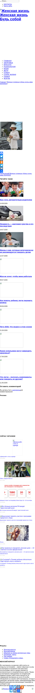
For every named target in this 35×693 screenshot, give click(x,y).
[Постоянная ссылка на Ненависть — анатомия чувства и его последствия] (11, 220)
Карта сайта (8, 6)
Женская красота (10, 649)
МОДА (6, 69)
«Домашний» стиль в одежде (7, 456)
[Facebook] (17, 153)
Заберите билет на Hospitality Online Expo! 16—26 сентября (16, 500)
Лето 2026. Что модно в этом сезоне (16, 327)
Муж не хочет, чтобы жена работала (16, 276)
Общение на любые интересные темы (17, 653)
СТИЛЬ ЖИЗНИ (10, 74)
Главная (3, 82)
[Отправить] (17, 171)
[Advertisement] (17, 40)
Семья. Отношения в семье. (13, 658)
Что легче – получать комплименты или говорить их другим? (16, 378)
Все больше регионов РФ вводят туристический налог (14, 510)
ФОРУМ (7, 78)
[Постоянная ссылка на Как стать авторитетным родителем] (11, 196)
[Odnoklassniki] (17, 162)
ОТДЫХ (7, 73)
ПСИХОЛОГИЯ (9, 67)
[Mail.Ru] (17, 159)
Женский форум (9, 651)
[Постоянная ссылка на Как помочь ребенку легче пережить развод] (11, 297)
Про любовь (8, 656)
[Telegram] (17, 165)
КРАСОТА (7, 65)
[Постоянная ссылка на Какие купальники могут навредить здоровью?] (11, 347)
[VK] (17, 168)
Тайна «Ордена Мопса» (6, 478)
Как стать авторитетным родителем (16, 200)
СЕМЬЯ (7, 76)
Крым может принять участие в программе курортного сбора (16, 520)
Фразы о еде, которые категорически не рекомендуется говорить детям (16, 251)
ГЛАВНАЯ (7, 61)
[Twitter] (17, 156)
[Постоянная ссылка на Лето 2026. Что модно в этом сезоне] (11, 323)
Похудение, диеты (10, 654)
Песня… (2, 542)
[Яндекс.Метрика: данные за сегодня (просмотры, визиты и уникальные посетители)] (8, 689)
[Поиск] (0, 1)
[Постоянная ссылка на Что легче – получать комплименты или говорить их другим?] (11, 373)
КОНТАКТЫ (8, 4)
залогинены (16, 390)
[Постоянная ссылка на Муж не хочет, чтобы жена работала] (11, 273)
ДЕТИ (6, 71)
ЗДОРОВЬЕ (8, 63)
